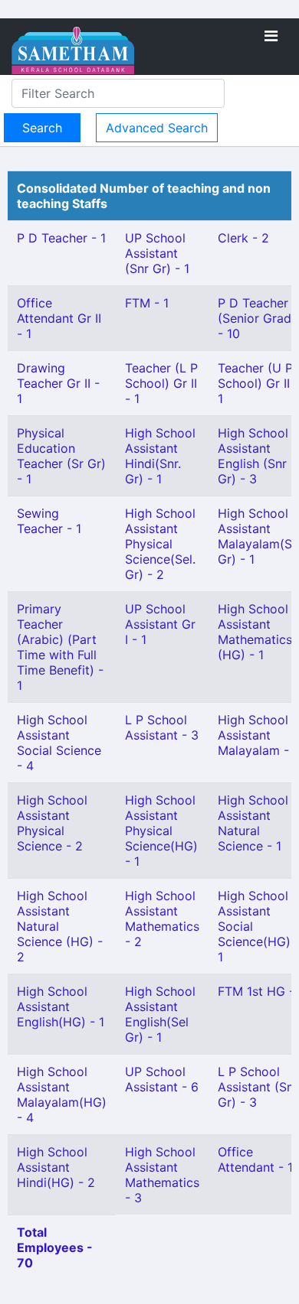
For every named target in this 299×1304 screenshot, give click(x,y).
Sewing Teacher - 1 (49, 521)
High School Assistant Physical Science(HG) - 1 (161, 830)
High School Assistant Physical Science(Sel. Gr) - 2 (160, 544)
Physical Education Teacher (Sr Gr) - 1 (61, 455)
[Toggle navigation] (271, 35)
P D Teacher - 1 (61, 238)
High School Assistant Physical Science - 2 (52, 823)
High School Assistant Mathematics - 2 (162, 918)
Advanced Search (157, 127)
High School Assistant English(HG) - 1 (60, 1006)
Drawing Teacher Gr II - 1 (58, 383)
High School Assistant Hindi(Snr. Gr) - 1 (160, 455)
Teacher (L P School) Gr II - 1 (161, 383)
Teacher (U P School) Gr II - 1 (258, 383)
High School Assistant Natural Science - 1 (253, 823)
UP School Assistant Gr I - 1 (160, 624)
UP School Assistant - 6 (162, 1079)
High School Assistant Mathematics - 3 (162, 1174)
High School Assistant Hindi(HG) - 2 (56, 1167)
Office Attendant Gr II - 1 (59, 318)
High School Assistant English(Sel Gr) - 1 (160, 1014)
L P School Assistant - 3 (162, 727)
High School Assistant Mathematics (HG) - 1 (255, 631)
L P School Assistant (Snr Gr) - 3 (258, 1087)
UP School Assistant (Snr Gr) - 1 (157, 253)
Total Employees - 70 (55, 1247)
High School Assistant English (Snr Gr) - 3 (253, 455)
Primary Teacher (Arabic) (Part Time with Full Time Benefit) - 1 (60, 647)
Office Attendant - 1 (255, 1159)
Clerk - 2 (243, 238)
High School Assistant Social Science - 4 (59, 742)
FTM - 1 (147, 303)
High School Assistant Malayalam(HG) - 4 (62, 1094)
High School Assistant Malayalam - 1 (258, 735)
